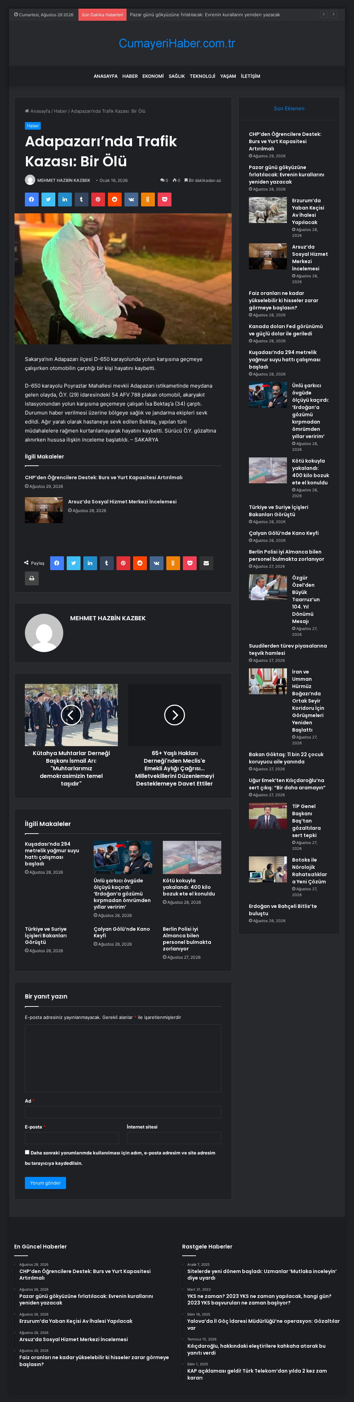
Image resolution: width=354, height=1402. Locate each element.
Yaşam (228, 76)
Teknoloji (202, 76)
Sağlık (177, 76)
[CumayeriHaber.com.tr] (177, 43)
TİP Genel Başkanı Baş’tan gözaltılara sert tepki (306, 821)
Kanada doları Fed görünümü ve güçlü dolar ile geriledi (286, 330)
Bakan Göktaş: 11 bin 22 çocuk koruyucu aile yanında (286, 758)
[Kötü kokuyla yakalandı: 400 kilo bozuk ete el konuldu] (192, 857)
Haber (130, 76)
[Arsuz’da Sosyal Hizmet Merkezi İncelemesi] (44, 510)
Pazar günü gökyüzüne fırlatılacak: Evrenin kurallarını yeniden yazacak (205, 14)
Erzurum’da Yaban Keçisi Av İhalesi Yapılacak (308, 211)
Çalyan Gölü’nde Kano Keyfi (122, 932)
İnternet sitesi (142, 1127)
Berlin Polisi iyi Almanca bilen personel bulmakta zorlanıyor (187, 939)
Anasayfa (106, 76)
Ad (30, 1101)
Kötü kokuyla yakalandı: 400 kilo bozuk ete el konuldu (189, 887)
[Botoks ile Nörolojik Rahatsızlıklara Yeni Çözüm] (268, 869)
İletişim (250, 76)
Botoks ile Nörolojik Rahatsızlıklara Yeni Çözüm (309, 870)
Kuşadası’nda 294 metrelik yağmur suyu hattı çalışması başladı (52, 854)
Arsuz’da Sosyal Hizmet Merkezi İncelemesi (122, 501)
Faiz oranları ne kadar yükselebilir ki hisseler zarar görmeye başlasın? (283, 300)
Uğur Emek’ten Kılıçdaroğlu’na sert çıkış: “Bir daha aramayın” (287, 784)
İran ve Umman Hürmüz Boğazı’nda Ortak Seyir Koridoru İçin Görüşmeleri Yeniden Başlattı (308, 700)
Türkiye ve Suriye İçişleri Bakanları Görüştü (46, 936)
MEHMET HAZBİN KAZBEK (63, 180)
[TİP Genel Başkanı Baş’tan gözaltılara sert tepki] (268, 816)
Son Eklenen (289, 108)
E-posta (35, 1127)
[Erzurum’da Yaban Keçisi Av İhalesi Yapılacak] (268, 210)
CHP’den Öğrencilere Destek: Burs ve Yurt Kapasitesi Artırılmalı (104, 477)
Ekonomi (153, 76)
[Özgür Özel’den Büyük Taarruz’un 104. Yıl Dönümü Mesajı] (268, 587)
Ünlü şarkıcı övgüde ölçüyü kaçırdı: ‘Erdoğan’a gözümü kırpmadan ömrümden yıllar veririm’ (122, 893)
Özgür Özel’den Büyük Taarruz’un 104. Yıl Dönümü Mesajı (306, 599)
